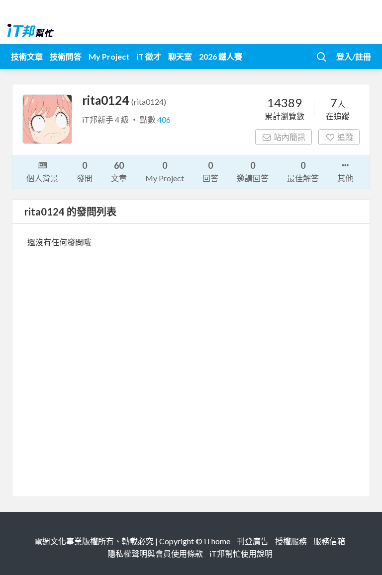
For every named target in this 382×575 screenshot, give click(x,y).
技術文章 (27, 56)
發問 (85, 171)
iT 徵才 (148, 56)
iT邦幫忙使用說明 (241, 553)
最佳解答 (303, 171)
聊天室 (180, 56)
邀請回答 (253, 171)
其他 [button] (345, 178)
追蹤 (345, 137)
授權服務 (291, 541)
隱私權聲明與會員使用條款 (155, 553)
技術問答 (66, 56)
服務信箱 (329, 541)
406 (164, 119)
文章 (119, 171)
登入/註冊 (353, 56)
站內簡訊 (289, 137)
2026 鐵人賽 (220, 56)
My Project (109, 56)
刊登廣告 (253, 541)
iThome (217, 541)
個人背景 (42, 178)
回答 (210, 171)
